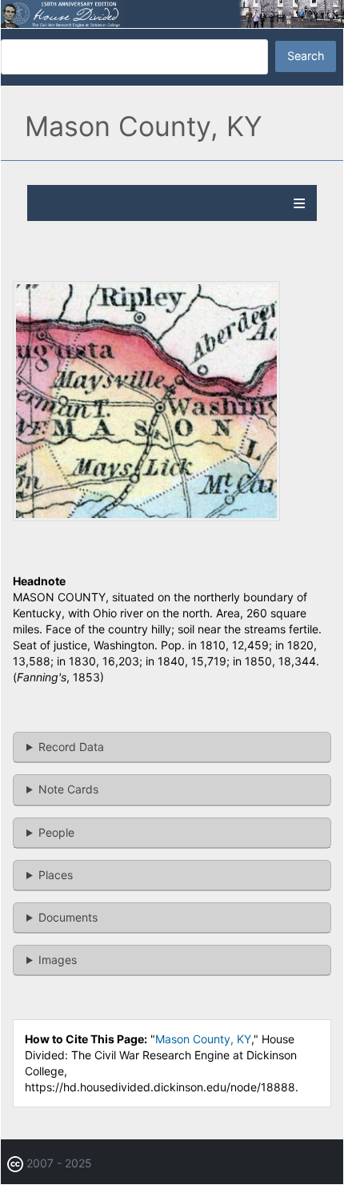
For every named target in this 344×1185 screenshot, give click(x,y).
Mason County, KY (203, 1039)
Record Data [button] (71, 746)
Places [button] (55, 875)
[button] (146, 517)
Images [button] (57, 959)
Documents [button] (68, 917)
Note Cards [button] (68, 789)
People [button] (56, 832)
